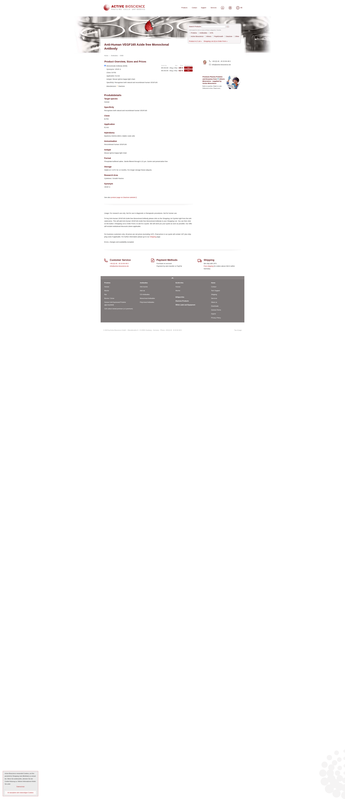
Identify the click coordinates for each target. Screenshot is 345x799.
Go (227, 26)
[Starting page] (124, 10)
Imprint (213, 314)
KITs (211, 33)
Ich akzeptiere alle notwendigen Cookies (20, 792)
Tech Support (215, 290)
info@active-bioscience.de (221, 65)
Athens (208, 36)
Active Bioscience (197, 36)
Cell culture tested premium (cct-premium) (118, 309)
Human (106, 287)
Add (188, 67)
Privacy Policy (216, 318)
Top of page (238, 330)
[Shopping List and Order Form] (230, 7)
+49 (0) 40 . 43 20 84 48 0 (221, 61)
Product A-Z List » (195, 41)
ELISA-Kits (179, 283)
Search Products (195, 26)
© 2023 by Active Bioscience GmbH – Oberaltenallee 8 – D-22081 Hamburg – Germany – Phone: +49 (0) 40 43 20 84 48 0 (142, 330)
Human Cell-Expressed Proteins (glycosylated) (115, 303)
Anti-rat (142, 290)
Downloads (214, 306)
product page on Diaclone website (123, 197)
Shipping (153, 237)
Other (237, 36)
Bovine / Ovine (109, 298)
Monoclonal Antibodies (147, 298)
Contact (194, 8)
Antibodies (203, 33)
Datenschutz (21, 786)
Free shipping (208, 266)
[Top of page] (172, 277)
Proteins (194, 33)
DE (241, 8)
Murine (106, 290)
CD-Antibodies (145, 294)
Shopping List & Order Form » (215, 41)
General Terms (216, 310)
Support (203, 8)
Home (213, 283)
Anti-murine (144, 287)
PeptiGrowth (218, 36)
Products (184, 8)
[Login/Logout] (222, 7)
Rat (105, 294)
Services (214, 8)
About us (214, 302)
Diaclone (229, 36)
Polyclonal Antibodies (147, 302)
